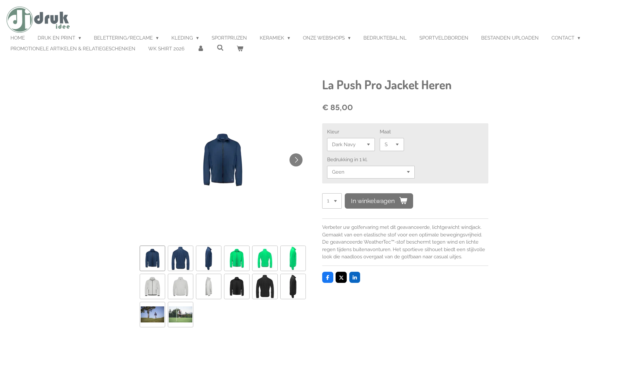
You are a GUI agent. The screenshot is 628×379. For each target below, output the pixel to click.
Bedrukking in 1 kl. (347, 160)
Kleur (333, 132)
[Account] (200, 48)
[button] (152, 258)
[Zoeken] (220, 48)
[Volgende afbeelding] (296, 159)
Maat (385, 132)
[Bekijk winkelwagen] (240, 48)
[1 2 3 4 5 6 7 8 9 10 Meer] (332, 201)
